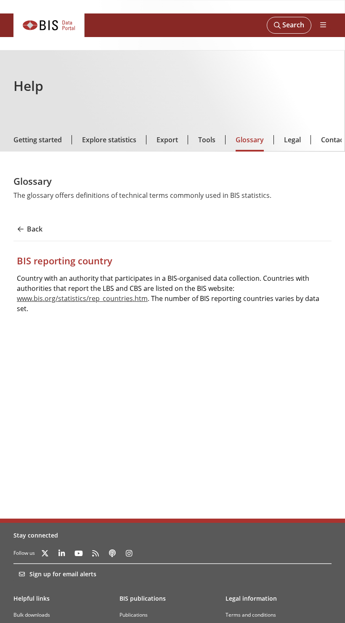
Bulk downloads (31, 614)
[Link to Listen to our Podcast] (112, 553)
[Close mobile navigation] (323, 25)
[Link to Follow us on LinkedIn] (62, 553)
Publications (133, 614)
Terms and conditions (251, 614)
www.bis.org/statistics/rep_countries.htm (82, 298)
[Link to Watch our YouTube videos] (78, 553)
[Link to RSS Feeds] (95, 553)
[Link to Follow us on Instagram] (129, 553)
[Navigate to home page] (49, 25)
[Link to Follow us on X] (45, 553)
